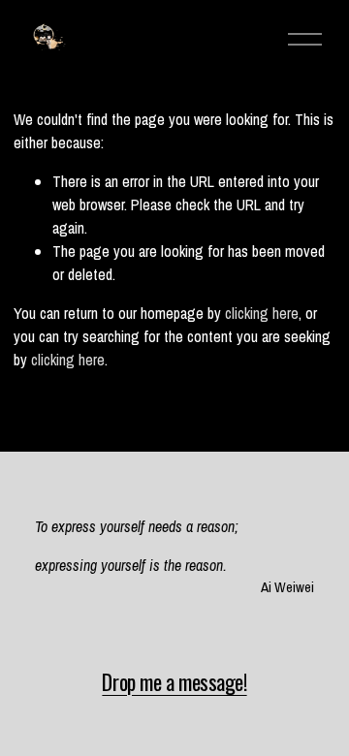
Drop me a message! (174, 682)
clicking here (262, 313)
